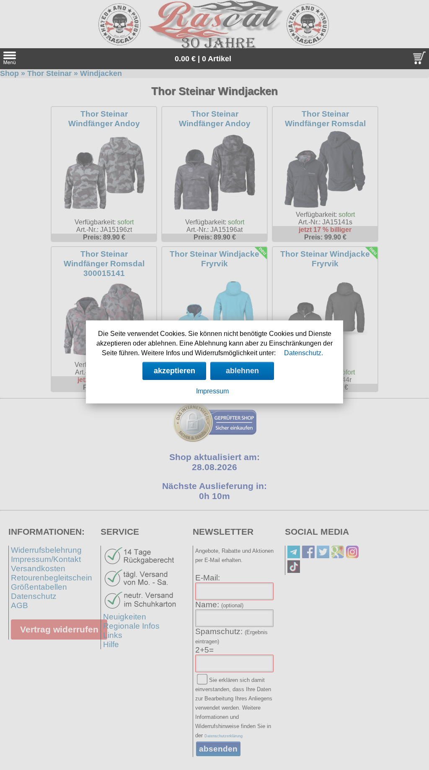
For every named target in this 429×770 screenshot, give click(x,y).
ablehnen (242, 371)
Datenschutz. (303, 352)
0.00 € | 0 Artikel (203, 59)
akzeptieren (174, 371)
